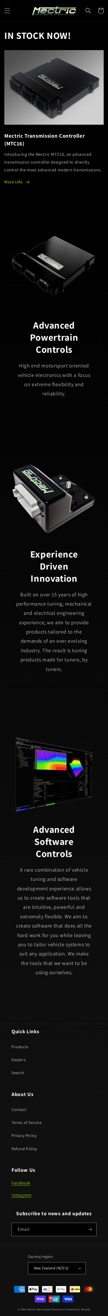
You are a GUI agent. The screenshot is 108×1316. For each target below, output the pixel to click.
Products (20, 1046)
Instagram (21, 1195)
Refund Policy (24, 1148)
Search (18, 1072)
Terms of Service (27, 1122)
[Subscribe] (90, 1229)
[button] (7, 10)
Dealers (19, 1059)
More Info (13, 182)
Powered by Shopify (78, 1309)
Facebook (21, 1183)
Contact (19, 1109)
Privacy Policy (24, 1135)
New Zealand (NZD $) (51, 1268)
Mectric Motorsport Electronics (46, 1309)
